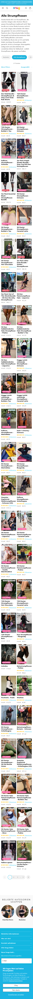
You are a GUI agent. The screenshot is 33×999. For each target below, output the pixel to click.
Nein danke (16, 990)
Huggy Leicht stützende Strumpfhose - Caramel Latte (22, 398)
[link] (26, 8)
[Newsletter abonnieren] (30, 960)
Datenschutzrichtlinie (16, 981)
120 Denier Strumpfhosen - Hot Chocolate (7, 603)
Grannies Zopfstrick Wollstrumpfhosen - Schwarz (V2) (8, 500)
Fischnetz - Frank (8, 698)
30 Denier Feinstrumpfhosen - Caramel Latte (24, 534)
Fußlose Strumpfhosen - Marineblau (7, 432)
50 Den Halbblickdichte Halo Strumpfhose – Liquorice (8, 363)
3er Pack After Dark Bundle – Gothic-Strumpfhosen (22, 263)
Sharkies (20, 698)
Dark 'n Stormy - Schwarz (23, 431)
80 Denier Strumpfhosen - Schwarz (23, 129)
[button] (3, 8)
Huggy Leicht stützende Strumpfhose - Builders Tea (6, 398)
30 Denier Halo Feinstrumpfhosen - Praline (24, 831)
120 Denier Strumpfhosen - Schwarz (23, 96)
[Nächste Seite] (28, 877)
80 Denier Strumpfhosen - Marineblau (7, 466)
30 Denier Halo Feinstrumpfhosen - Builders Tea (24, 798)
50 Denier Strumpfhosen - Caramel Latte (23, 229)
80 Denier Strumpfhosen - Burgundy (23, 466)
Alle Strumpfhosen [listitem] (19, 57)
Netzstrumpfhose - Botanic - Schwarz (24, 728)
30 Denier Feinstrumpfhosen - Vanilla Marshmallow (8, 569)
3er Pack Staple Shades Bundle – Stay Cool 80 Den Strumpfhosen (24, 163)
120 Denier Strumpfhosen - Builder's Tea (7, 129)
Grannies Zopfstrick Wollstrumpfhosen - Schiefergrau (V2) (24, 763)
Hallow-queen (6, 862)
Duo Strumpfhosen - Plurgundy (24, 636)
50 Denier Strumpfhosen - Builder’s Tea (7, 229)
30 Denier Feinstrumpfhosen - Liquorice (8, 534)
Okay (16, 985)
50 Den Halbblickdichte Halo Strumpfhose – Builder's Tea (24, 330)
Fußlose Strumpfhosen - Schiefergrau (23, 499)
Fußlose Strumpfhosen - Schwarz (7, 162)
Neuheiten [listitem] (6, 57)
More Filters (5, 67)
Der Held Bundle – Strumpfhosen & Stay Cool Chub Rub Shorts (8, 97)
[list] (16, 57)
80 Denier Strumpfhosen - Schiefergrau (7, 729)
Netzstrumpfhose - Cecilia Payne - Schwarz (24, 864)
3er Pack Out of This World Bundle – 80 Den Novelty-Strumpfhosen (8, 297)
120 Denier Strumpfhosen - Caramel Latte (23, 603)
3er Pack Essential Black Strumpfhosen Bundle (8, 197)
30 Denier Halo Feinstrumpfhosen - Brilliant (8, 798)
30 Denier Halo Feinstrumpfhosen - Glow (8, 831)
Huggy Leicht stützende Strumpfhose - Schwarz (22, 363)
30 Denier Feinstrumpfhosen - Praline (24, 568)
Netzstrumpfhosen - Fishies (24, 667)
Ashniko (4, 666)
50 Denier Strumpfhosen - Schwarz (23, 196)
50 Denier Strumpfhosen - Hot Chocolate (7, 262)
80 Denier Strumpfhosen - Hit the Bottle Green (7, 763)
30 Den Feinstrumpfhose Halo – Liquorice (23, 296)
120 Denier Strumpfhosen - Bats (7, 636)
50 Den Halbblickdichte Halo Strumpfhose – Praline (8, 330)
